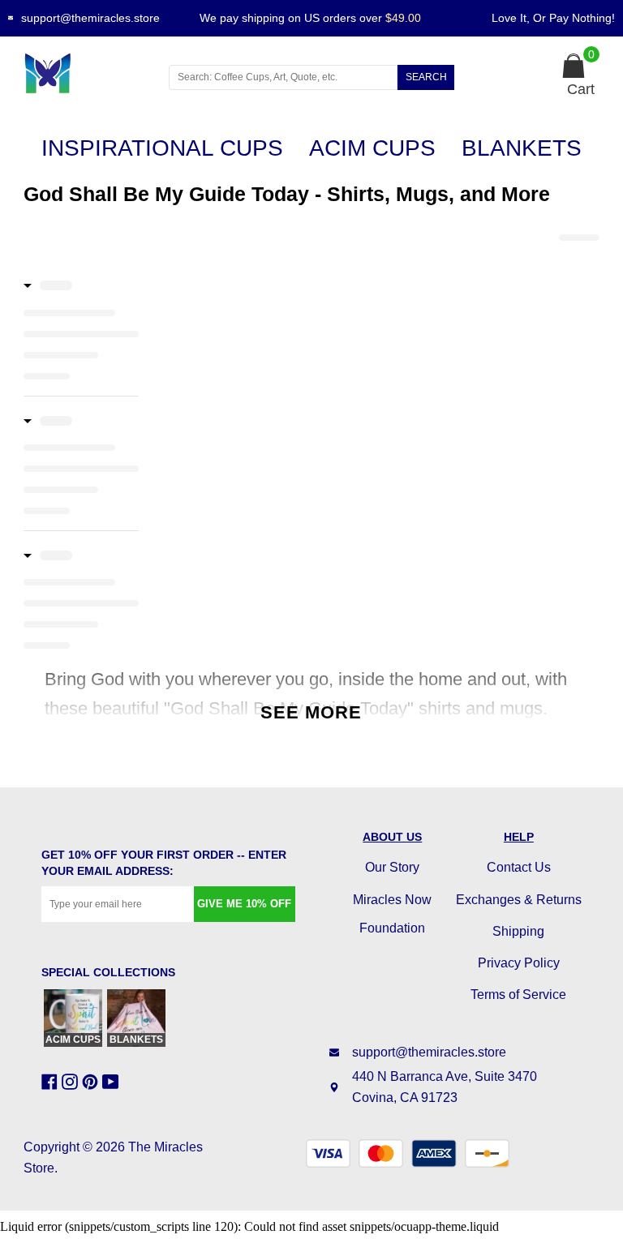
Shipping (518, 931)
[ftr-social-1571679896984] (72, 1082)
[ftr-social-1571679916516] (92, 1082)
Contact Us (519, 867)
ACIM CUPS (372, 148)
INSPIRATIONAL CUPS (162, 148)
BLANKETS (522, 148)
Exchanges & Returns (519, 900)
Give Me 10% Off (244, 904)
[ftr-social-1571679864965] (51, 1082)
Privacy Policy (519, 963)
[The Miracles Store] (81, 73)
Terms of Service (518, 994)
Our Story (392, 867)
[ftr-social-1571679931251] (112, 1082)
